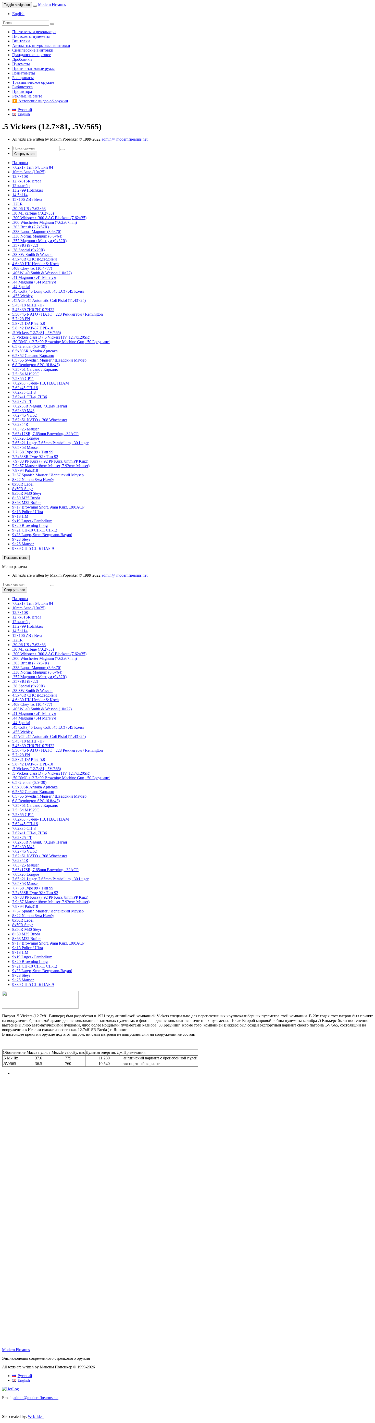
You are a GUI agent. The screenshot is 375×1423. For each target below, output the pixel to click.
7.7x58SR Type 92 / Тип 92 (35, 456)
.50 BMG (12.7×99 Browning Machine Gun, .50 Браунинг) (61, 342)
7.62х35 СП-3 (24, 392)
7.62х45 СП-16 (25, 388)
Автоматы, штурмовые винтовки (41, 45)
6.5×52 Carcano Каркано (33, 355)
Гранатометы (23, 73)
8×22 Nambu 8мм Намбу (33, 479)
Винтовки (21, 41)
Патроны (20, 162)
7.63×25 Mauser (25, 429)
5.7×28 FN (21, 319)
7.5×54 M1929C (25, 374)
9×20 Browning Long (30, 525)
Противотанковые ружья (33, 68)
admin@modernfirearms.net (36, 1397)
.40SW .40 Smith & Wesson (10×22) (42, 273)
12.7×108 (20, 176)
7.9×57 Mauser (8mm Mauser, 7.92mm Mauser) (51, 466)
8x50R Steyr (22, 489)
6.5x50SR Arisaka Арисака (35, 351)
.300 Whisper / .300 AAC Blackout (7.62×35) (49, 218)
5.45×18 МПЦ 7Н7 (28, 305)
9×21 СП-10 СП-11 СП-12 (34, 530)
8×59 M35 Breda (26, 498)
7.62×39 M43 (23, 411)
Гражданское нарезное (31, 55)
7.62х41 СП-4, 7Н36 (29, 397)
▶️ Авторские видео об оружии (40, 101)
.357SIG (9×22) (25, 245)
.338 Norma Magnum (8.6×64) (37, 236)
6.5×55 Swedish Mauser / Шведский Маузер (49, 360)
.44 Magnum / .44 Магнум (34, 282)
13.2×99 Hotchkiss (27, 190)
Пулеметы (21, 64)
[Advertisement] (155, 1124)
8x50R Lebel (22, 484)
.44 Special (21, 286)
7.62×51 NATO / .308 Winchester (39, 420)
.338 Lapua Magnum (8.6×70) (36, 231)
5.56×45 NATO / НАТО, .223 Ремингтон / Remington (57, 314)
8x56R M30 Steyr (26, 493)
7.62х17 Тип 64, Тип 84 (32, 167)
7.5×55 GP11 (23, 378)
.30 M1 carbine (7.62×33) (33, 213)
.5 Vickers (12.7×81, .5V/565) (36, 332)
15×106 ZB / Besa (27, 199)
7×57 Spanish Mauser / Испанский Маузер (48, 475)
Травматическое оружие (33, 82)
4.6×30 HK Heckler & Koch (35, 264)
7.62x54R (20, 424)
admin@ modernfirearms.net (124, 139)
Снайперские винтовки (32, 50)
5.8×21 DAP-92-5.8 (28, 323)
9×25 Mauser (23, 544)
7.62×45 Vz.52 (24, 415)
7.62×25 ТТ (22, 401)
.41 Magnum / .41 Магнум (34, 277)
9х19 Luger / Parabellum (32, 521)
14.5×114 (20, 195)
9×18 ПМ (20, 516)
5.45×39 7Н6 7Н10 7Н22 (33, 309)
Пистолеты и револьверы (34, 32)
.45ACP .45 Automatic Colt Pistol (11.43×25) (49, 300)
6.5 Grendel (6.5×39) (29, 346)
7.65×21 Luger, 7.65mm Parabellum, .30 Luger (50, 443)
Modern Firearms (52, 4)
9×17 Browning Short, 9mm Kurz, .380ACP (48, 507)
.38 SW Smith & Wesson (32, 254)
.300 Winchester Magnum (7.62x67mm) (44, 222)
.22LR (17, 204)
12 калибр (21, 185)
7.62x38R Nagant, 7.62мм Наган (39, 406)
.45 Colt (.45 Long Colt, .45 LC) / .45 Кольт (48, 291)
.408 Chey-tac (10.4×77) (32, 268)
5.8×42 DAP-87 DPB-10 (32, 328)
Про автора (22, 91)
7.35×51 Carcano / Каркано (35, 369)
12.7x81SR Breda (26, 181)
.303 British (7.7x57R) (30, 227)
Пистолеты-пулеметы (31, 36)
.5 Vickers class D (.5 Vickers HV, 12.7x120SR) (51, 337)
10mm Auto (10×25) (28, 172)
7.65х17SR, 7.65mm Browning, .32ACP (45, 433)
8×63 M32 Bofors (26, 502)
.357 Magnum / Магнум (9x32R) (39, 241)
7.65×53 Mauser (25, 447)
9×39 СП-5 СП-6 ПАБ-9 (33, 548)
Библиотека (22, 87)
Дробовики (22, 59)
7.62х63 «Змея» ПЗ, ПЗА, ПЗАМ (40, 383)
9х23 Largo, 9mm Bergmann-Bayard (42, 535)
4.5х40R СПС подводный (34, 259)
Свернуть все (24, 154)
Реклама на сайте (27, 96)
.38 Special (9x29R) (28, 250)
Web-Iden (36, 1416)
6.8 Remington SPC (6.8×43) (36, 365)
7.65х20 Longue (25, 438)
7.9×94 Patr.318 (25, 470)
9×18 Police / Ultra (27, 512)
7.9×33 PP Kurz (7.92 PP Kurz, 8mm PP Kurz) (50, 461)
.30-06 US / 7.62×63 (29, 208)
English (18, 13)
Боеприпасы (23, 78)
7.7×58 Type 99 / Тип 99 (32, 452)
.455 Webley (22, 296)
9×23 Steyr (21, 539)
